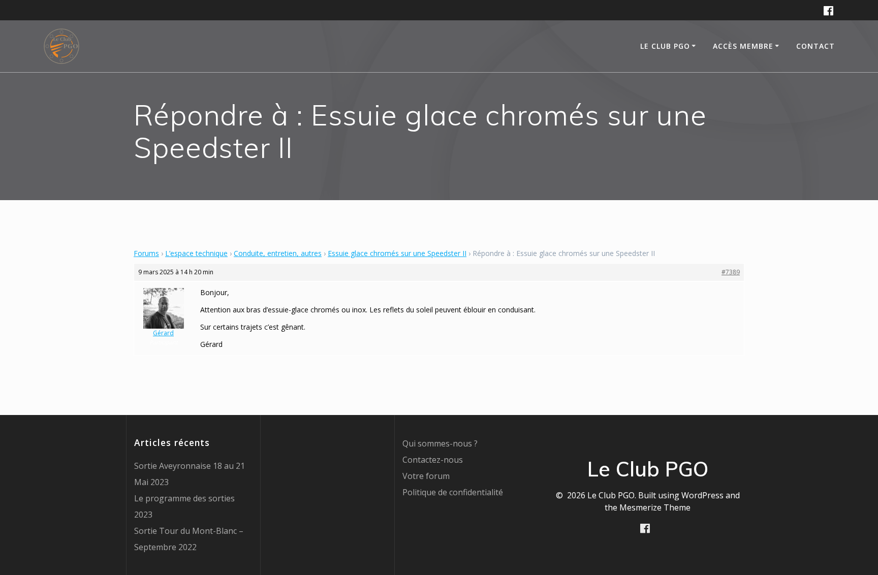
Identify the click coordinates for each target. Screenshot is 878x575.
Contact (815, 46)
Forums (146, 253)
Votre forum (426, 476)
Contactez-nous (432, 459)
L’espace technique (196, 253)
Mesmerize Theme (655, 507)
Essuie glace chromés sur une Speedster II (397, 253)
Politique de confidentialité (452, 492)
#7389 (731, 272)
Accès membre (743, 46)
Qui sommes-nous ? (440, 443)
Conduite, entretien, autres (278, 253)
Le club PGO (665, 46)
